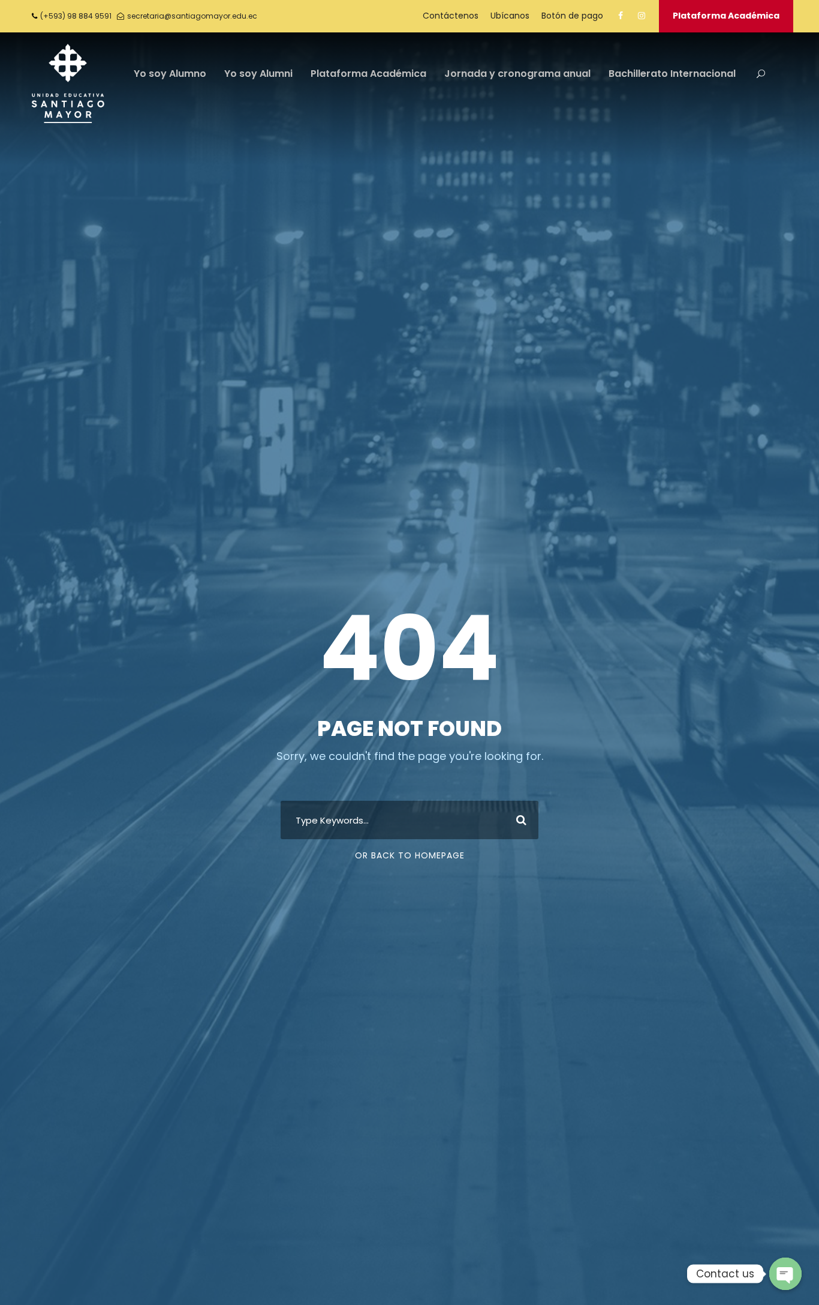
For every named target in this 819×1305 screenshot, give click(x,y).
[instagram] (641, 16)
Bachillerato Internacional (672, 73)
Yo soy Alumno (170, 73)
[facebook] (620, 16)
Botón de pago (572, 16)
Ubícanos (509, 16)
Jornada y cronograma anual (517, 73)
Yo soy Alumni (258, 73)
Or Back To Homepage (410, 855)
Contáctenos (450, 16)
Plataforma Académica (726, 16)
